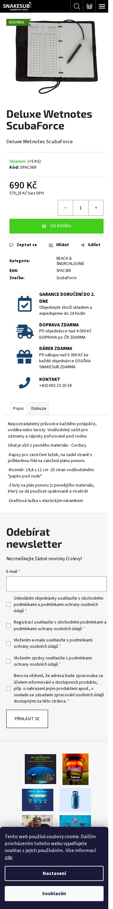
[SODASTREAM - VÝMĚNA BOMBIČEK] (37, 800)
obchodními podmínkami (80, 622)
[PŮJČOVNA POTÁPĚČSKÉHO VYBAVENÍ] (40, 769)
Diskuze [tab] (38, 408)
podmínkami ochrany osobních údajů (48, 629)
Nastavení (54, 873)
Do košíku (61, 226)
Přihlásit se (27, 719)
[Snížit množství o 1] (65, 207)
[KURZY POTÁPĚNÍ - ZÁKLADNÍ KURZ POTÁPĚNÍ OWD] (37, 825)
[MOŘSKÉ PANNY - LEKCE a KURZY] (75, 825)
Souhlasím (54, 893)
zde (8, 857)
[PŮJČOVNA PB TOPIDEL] (75, 769)
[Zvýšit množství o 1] (95, 207)
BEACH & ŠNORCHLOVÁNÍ (70, 261)
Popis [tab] (18, 408)
